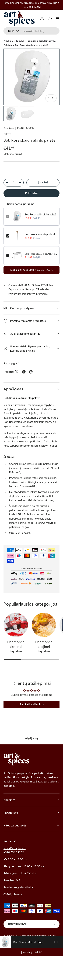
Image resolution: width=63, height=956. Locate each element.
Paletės (8, 45)
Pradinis (8, 40)
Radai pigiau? (12, 363)
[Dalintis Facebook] (23, 371)
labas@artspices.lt (15, 848)
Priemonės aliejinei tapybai (43, 647)
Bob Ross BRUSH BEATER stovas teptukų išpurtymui (41, 253)
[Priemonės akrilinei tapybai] (16, 625)
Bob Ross (9, 128)
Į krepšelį (43, 182)
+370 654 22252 (14, 852)
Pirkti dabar (31, 193)
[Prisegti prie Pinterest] (30, 371)
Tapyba (20, 40)
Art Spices (8, 935)
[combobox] (31, 31)
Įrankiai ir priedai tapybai (41, 40)
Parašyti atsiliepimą (32, 704)
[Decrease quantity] (50, 942)
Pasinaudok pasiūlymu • (31, 269)
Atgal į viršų (31, 738)
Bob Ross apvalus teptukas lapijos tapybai (41, 234)
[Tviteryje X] (16, 371)
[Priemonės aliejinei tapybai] (44, 625)
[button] (50, 18)
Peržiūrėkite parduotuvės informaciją (28, 293)
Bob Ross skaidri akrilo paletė (40, 214)
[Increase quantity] (57, 942)
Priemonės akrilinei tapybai (15, 647)
